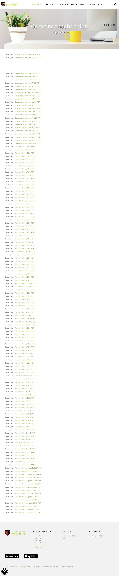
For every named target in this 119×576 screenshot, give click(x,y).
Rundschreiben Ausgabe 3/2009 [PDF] (28, 506)
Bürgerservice (36, 4)
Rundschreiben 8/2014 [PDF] (24, 293)
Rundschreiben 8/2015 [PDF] (24, 261)
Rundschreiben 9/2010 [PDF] (24, 446)
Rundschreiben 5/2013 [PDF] (24, 341)
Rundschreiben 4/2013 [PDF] (24, 344)
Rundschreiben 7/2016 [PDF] (24, 223)
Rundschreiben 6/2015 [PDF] (24, 267)
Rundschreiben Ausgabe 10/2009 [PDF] (28, 484)
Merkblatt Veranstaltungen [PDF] (26, 376)
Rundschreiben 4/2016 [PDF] (24, 232)
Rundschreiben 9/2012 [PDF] (24, 360)
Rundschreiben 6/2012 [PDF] (24, 369)
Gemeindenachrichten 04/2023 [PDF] (27, 99)
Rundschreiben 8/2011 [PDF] (24, 401)
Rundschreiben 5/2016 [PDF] (24, 229)
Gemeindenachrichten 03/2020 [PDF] (28, 137)
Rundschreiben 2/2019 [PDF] (24, 172)
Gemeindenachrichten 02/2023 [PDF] (27, 105)
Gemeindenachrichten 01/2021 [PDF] (27, 131)
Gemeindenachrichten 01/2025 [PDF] (27, 83)
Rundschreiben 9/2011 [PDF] (24, 398)
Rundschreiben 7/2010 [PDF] (24, 455)
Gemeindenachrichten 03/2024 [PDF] (27, 89)
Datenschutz (36, 566)
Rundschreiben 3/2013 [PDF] (24, 347)
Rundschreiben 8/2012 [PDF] (24, 363)
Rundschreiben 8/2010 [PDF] (25, 452)
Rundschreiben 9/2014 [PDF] (24, 290)
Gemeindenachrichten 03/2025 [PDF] (27, 77)
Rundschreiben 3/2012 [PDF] (24, 382)
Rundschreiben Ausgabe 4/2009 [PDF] (28, 503)
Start (6, 566)
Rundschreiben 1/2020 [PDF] (24, 150)
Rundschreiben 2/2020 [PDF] (25, 147)
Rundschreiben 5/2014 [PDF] (24, 302)
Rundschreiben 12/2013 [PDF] (25, 318)
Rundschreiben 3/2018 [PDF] (24, 185)
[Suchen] (115, 4)
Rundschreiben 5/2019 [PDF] (24, 162)
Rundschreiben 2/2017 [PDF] (24, 210)
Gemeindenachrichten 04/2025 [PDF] (27, 73)
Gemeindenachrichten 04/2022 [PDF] (27, 112)
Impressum (14, 566)
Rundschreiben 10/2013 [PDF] (25, 325)
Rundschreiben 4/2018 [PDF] (24, 182)
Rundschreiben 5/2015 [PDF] (24, 271)
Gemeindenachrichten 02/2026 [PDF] (27, 58)
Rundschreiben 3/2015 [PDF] (24, 277)
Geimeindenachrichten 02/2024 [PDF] (28, 92)
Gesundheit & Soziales (96, 4)
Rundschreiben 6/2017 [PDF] (24, 197)
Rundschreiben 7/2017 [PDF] (24, 194)
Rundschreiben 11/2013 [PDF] (25, 322)
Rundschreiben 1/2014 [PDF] (24, 315)
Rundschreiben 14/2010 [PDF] (25, 430)
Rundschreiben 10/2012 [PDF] (25, 357)
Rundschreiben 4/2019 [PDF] (24, 166)
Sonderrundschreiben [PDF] (24, 442)
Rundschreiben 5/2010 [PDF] (24, 462)
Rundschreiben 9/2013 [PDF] (24, 328)
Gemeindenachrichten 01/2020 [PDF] (27, 143)
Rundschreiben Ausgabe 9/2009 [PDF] (28, 487)
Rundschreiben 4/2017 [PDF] (24, 204)
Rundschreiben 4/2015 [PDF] (24, 274)
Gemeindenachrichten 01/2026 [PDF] (27, 54)
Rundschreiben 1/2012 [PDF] (24, 388)
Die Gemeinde (62, 4)
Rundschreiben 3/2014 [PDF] (24, 309)
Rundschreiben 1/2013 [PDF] (24, 353)
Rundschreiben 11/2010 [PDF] (25, 439)
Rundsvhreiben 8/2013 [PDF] (24, 331)
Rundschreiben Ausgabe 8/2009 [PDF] (28, 490)
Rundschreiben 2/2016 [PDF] (24, 239)
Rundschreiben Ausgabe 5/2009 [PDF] (28, 500)
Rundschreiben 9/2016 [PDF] (24, 217)
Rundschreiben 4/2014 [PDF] (24, 306)
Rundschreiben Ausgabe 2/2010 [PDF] (28, 471)
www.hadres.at (37, 547)
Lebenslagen (49, 4)
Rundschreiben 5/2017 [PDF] (24, 201)
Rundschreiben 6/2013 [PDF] (24, 337)
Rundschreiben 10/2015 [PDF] (25, 255)
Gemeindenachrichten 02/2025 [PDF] (27, 80)
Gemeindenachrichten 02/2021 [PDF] (27, 127)
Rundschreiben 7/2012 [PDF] (24, 366)
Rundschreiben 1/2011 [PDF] (24, 423)
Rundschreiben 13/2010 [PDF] (25, 433)
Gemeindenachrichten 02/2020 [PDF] (27, 140)
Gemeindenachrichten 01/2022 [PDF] (27, 118)
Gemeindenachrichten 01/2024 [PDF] (27, 96)
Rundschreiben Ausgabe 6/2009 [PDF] (28, 497)
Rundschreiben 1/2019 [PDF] (24, 175)
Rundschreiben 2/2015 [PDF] (24, 280)
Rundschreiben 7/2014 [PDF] (24, 296)
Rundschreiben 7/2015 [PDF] (24, 264)
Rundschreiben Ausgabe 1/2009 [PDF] (28, 513)
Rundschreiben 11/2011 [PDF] (24, 392)
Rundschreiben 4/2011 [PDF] (24, 414)
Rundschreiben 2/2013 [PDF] (24, 350)
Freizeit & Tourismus (77, 4)
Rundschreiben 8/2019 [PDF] (24, 153)
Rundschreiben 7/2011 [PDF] (24, 404)
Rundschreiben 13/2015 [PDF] (25, 245)
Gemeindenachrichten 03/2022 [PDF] (27, 115)
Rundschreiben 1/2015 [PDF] (24, 283)
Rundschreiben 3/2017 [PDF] (24, 207)
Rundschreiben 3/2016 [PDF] (24, 236)
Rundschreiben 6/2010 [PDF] (24, 458)
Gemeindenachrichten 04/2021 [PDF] (27, 121)
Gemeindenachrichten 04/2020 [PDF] (28, 134)
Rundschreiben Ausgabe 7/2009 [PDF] (28, 493)
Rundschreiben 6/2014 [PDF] (24, 299)
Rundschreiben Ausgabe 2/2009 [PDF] (28, 509)
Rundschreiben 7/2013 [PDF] (24, 334)
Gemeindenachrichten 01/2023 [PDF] (27, 108)
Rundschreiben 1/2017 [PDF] (24, 213)
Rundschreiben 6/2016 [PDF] (24, 226)
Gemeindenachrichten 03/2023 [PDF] (27, 102)
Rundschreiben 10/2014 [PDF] (25, 287)
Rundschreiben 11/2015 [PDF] (25, 252)
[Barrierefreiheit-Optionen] (4, 571)
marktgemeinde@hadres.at (41, 545)
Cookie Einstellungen (67, 566)
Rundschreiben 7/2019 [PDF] (24, 156)
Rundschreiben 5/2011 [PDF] (24, 411)
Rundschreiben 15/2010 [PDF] (25, 427)
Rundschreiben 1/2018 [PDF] (24, 191)
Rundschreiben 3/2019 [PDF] (24, 169)
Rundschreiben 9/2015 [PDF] (24, 258)
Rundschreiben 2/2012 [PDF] (24, 385)
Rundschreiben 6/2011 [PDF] (24, 407)
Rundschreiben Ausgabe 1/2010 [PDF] (28, 474)
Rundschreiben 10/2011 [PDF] (25, 395)
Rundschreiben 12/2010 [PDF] (25, 436)
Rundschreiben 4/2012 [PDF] (24, 379)
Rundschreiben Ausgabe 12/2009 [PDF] (28, 477)
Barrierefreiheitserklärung (50, 566)
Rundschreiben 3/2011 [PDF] (24, 417)
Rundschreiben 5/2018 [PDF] (24, 178)
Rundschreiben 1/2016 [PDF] (24, 242)
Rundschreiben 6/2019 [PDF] (24, 159)
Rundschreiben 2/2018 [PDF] (24, 188)
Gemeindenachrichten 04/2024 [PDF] (27, 86)
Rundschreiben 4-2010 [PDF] (25, 465)
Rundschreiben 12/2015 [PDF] (25, 248)
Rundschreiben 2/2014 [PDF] (24, 312)
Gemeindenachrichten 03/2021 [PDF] (27, 124)
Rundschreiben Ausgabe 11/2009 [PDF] (28, 481)
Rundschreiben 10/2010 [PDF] (25, 449)
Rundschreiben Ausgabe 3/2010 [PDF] (28, 468)
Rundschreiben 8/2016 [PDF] (24, 220)
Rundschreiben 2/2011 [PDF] (24, 420)
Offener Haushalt (25, 566)
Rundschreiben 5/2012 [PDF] (24, 372)
